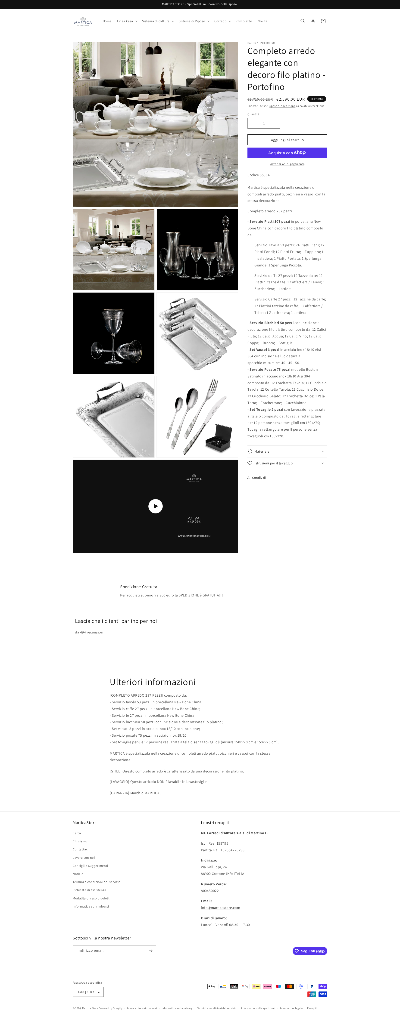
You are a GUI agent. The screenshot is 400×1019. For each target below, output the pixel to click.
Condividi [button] (259, 477)
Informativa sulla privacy (177, 1008)
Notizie (78, 874)
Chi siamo (80, 841)
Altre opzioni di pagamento (287, 163)
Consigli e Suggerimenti (90, 866)
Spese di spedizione (282, 106)
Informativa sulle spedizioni (258, 1008)
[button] (126, 21)
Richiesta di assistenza (89, 890)
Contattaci (80, 849)
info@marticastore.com (220, 907)
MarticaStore (90, 1008)
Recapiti (312, 1008)
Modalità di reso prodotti (91, 898)
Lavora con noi (84, 857)
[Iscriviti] (151, 950)
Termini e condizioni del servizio (97, 882)
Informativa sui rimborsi (91, 906)
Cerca (77, 833)
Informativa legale (291, 1008)
